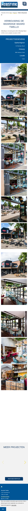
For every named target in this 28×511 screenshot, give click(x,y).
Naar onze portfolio (14, 478)
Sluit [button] (3, 509)
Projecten (15, 12)
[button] (25, 462)
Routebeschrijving (5, 496)
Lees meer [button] (13, 505)
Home (10, 12)
